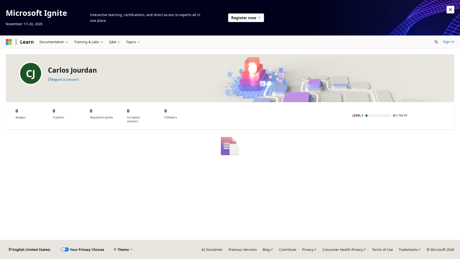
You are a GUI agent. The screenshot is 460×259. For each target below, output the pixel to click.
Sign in (448, 41)
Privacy (307, 249)
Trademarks (408, 249)
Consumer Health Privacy (342, 249)
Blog (266, 249)
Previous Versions (243, 249)
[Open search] (436, 42)
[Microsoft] (9, 42)
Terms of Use (382, 249)
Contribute (287, 249)
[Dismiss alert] (450, 9)
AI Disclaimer (212, 249)
